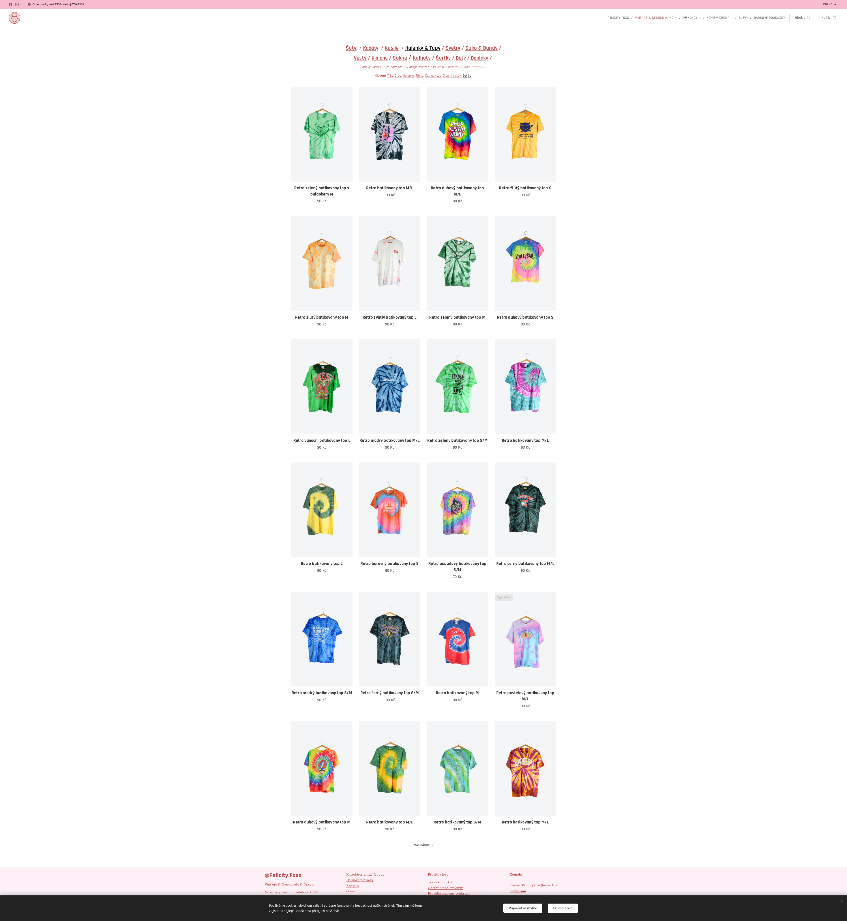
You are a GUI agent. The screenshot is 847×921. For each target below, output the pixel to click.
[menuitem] (620, 17)
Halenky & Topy (423, 48)
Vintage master (417, 67)
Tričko (420, 75)
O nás (350, 891)
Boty (461, 58)
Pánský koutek (370, 67)
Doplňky (479, 58)
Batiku (467, 75)
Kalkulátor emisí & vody (365, 874)
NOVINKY (479, 67)
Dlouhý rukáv (452, 75)
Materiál (453, 67)
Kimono (380, 58)
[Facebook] (10, 4)
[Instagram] (17, 4)
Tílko (390, 75)
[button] (802, 17)
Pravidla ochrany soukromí (449, 893)
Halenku (408, 75)
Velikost (438, 67)
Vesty (360, 58)
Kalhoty (422, 58)
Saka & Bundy (481, 48)
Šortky (443, 58)
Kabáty (371, 48)
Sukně (400, 58)
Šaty (351, 48)
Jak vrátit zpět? (440, 882)
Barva (466, 67)
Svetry (453, 48)
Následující (421, 845)
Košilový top (433, 75)
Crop (398, 75)
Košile (392, 48)
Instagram (518, 891)
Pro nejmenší (393, 67)
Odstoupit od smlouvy (445, 888)
